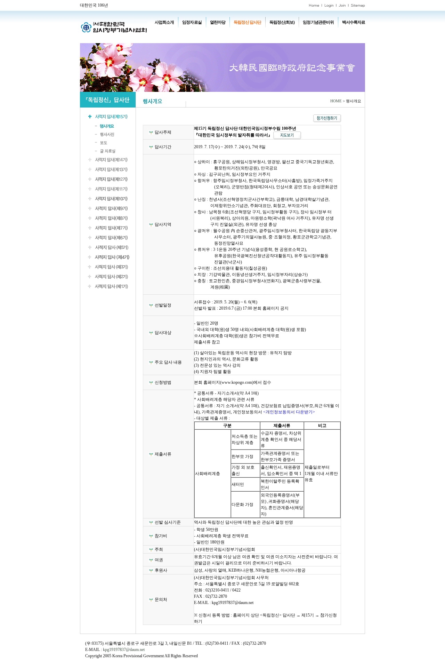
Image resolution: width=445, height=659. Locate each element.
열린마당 (217, 22)
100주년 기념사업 (175, 32)
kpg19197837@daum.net (124, 649)
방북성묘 (168, 38)
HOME (336, 101)
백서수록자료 (353, 22)
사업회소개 (164, 22)
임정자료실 (191, 22)
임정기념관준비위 (318, 22)
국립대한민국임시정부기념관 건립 (257, 32)
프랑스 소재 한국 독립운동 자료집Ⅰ (319, 32)
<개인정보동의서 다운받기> (289, 412)
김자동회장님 (193, 38)
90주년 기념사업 (208, 32)
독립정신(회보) (281, 22)
